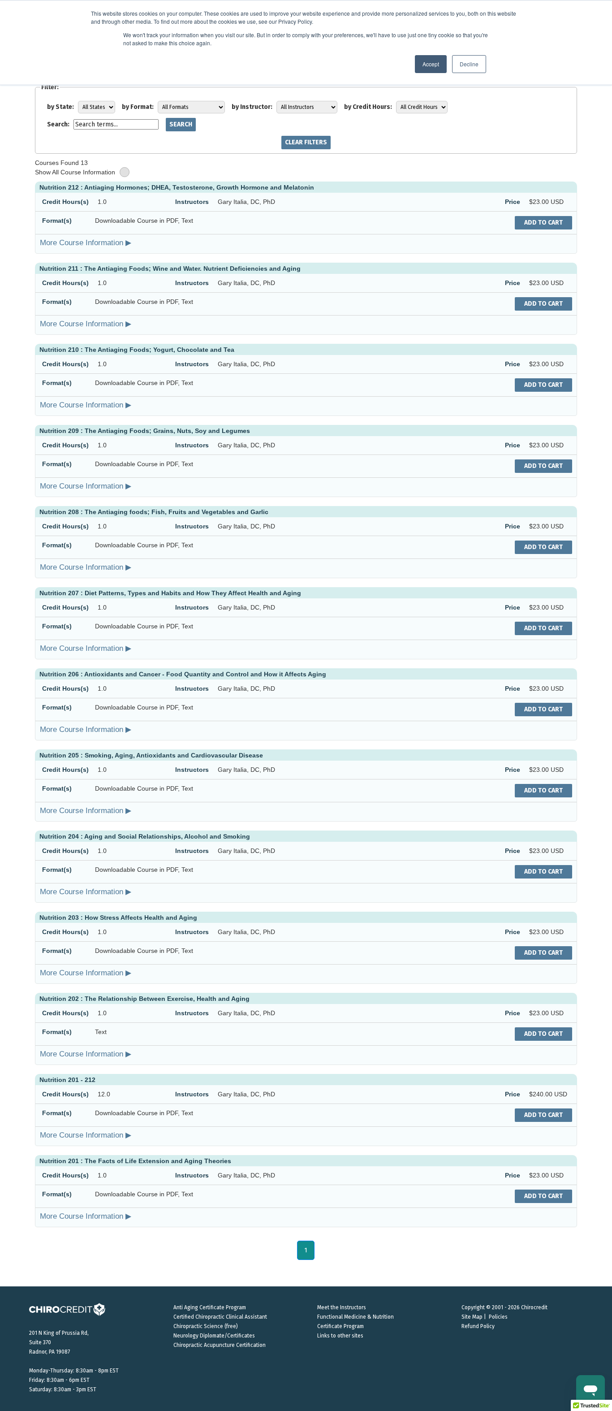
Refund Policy (478, 1326)
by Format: (138, 107)
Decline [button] (469, 64)
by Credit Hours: (368, 107)
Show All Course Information (75, 172)
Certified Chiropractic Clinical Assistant (220, 1317)
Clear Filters (306, 142)
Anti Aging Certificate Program (209, 1307)
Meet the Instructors (341, 1307)
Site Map (472, 1317)
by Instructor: (252, 107)
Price (512, 201)
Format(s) (57, 220)
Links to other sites (340, 1336)
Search (180, 124)
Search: (58, 124)
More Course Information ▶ (85, 242)
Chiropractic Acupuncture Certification (219, 1345)
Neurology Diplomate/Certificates (214, 1336)
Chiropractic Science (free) (205, 1326)
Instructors (192, 201)
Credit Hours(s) (65, 201)
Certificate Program (340, 1326)
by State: (60, 107)
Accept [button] (430, 64)
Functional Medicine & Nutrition (355, 1317)
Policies (498, 1317)
